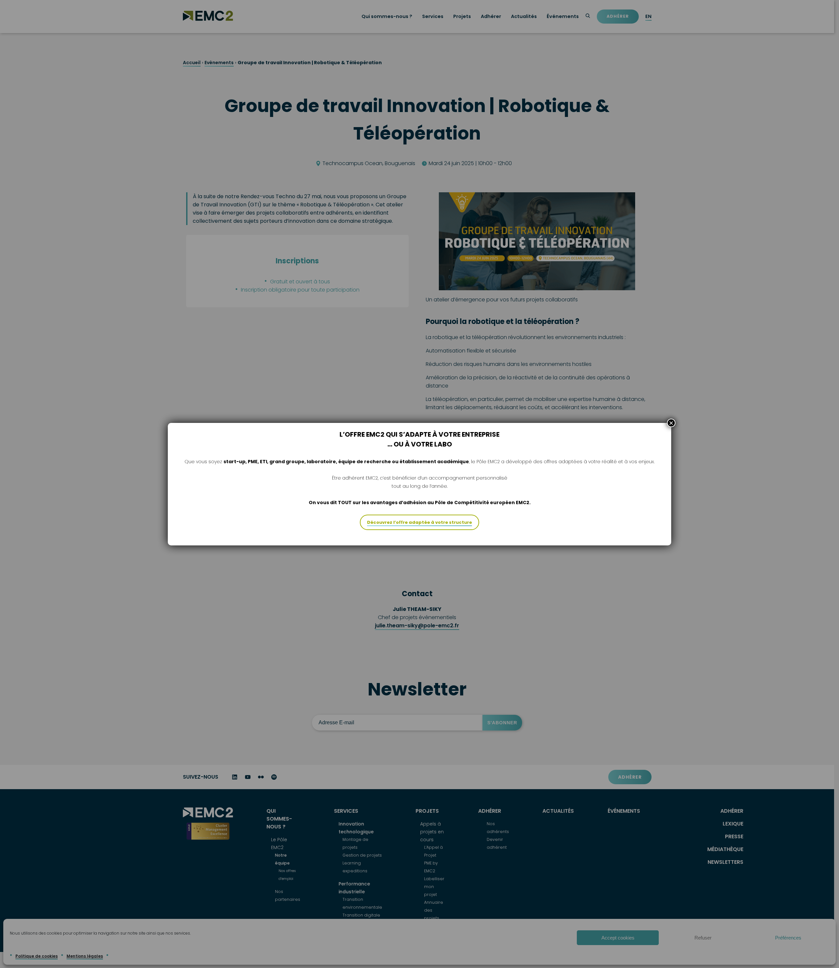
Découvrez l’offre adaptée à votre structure (419, 522)
